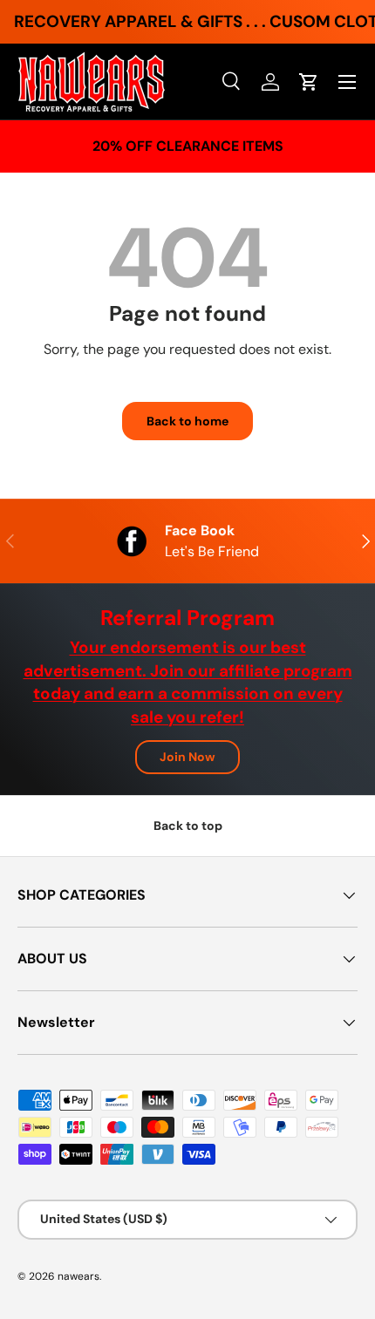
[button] (309, 82)
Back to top (187, 825)
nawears (78, 1276)
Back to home (187, 421)
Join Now (187, 757)
